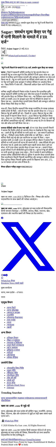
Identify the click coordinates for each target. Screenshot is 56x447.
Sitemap (10, 387)
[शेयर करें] (4, 52)
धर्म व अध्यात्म (12, 347)
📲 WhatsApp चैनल (9, 421)
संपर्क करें (11, 380)
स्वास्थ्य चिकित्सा (14, 17)
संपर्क (12, 439)
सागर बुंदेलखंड (12, 310)
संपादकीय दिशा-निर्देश (15, 368)
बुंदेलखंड (15, 12)
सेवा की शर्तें (11, 378)
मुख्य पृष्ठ (4, 23)
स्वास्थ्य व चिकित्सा (14, 342)
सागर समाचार (6, 398)
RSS (18, 7)
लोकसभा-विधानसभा (15, 317)
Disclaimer (36, 439)
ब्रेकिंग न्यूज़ (16, 398)
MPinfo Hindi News (16, 385)
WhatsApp (13, 55)
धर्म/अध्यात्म (25, 17)
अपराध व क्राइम (13, 312)
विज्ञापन (17, 439)
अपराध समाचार (35, 398)
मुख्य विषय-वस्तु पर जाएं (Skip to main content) (20, 2)
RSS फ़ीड (11, 382)
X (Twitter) (31, 55)
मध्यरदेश (16, 15)
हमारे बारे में (5, 439)
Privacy (23, 439)
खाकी (32, 15)
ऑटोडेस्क (11, 355)
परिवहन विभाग (40, 15)
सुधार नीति (11, 370)
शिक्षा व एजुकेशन (13, 340)
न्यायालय (26, 15)
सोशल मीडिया (12, 357)
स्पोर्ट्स (10, 352)
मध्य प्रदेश (11, 320)
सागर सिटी (8, 12)
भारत (21, 15)
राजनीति (9, 15)
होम (2, 12)
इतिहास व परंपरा (13, 350)
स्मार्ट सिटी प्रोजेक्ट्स (15, 345)
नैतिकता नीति (12, 373)
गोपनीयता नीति (13, 375)
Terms (29, 439)
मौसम (8, 400)
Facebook (22, 55)
